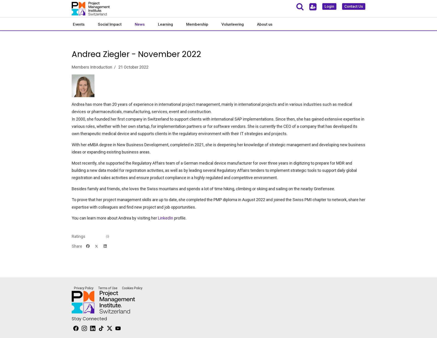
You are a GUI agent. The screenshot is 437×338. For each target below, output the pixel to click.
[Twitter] (96, 246)
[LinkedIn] (105, 246)
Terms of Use (107, 288)
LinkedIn (165, 218)
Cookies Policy (132, 288)
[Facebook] (88, 246)
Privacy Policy (84, 288)
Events (79, 24)
